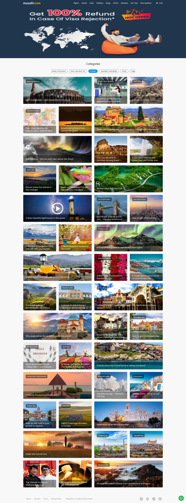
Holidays (99, 3)
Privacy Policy (56, 499)
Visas (91, 3)
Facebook (141, 499)
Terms (45, 499)
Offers (115, 3)
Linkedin (160, 499)
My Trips (134, 3)
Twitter (154, 499)
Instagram (147, 499)
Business (124, 3)
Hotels (84, 3)
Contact (37, 499)
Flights (76, 3)
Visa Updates (145, 3)
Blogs (108, 3)
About (28, 499)
